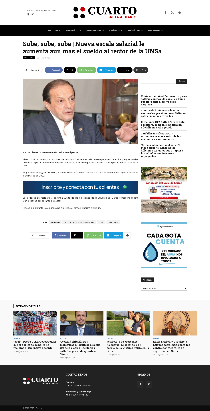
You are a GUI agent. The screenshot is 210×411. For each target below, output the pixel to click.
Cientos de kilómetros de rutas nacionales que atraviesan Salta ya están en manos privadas (163, 113)
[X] (172, 12)
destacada (55, 222)
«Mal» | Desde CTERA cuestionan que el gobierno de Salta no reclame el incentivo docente (34, 345)
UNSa (101, 222)
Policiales (110, 338)
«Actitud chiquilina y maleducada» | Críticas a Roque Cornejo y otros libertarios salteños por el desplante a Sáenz (80, 348)
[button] (179, 12)
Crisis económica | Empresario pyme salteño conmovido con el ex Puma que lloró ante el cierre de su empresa (164, 100)
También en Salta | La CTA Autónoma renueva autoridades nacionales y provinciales (161, 136)
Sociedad (29, 58)
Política (63, 338)
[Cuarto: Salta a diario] (105, 12)
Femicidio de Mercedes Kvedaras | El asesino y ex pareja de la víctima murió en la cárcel (128, 346)
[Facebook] (165, 12)
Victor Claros (113, 222)
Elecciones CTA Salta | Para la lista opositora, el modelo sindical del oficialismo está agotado (163, 124)
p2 (65, 222)
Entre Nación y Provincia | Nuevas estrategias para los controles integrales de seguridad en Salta (171, 346)
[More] (127, 235)
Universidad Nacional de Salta (82, 222)
